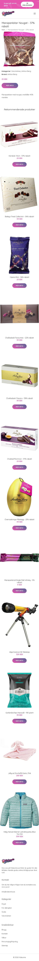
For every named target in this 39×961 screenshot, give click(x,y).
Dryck (4, 904)
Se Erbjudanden (27, 4)
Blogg (4, 930)
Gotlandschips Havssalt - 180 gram (19, 713)
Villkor (4, 938)
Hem (3, 30)
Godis (4, 912)
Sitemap (5, 946)
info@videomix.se (8, 892)
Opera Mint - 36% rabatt (19, 277)
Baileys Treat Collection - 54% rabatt (19, 216)
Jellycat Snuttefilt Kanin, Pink (19, 773)
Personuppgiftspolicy (10, 942)
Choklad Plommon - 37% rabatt (19, 459)
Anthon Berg (26, 71)
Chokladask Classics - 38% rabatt (19, 398)
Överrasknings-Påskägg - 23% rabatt (19, 519)
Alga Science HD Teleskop (19, 652)
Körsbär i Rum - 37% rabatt (19, 156)
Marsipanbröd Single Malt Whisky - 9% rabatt (19, 581)
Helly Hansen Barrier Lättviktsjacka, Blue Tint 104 (20, 833)
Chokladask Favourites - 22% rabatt (19, 338)
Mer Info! (10, 85)
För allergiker (7, 908)
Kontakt (5, 934)
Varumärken (16, 71)
